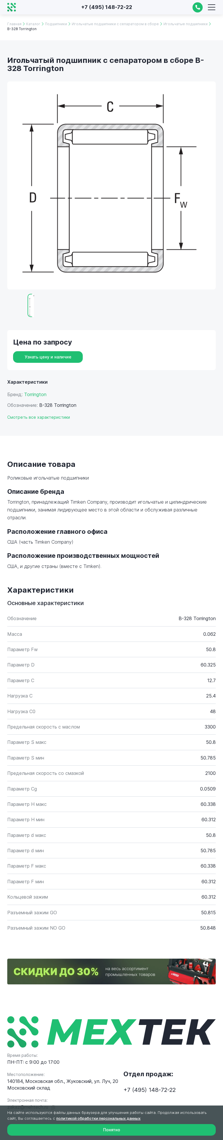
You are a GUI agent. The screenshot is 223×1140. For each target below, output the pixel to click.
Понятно (111, 1129)
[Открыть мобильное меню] (211, 7)
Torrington (35, 394)
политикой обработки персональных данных (98, 1118)
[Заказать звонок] (198, 7)
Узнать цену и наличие (48, 356)
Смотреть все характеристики (38, 417)
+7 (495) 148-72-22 (106, 7)
